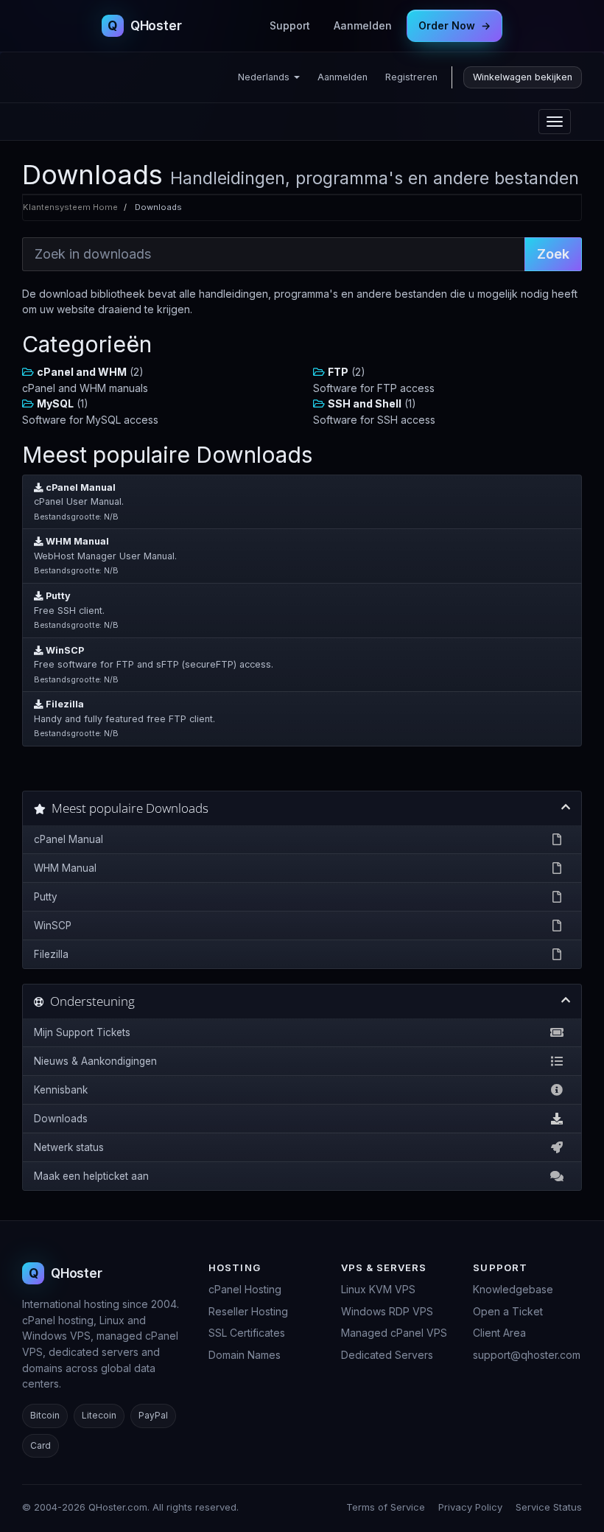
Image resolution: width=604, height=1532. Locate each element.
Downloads (61, 1118)
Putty (45, 897)
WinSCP (52, 925)
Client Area (499, 1332)
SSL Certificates (246, 1332)
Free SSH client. (76, 610)
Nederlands (265, 77)
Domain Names (244, 1355)
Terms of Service (385, 1507)
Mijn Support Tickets (82, 1032)
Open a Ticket (508, 1311)
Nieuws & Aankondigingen (95, 1061)
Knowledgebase (513, 1289)
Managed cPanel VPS (394, 1332)
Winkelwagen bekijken (522, 77)
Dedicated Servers (387, 1355)
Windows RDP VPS (387, 1311)
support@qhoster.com (526, 1355)
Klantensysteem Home (70, 207)
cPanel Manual (68, 839)
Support (290, 25)
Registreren (411, 77)
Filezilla (51, 954)
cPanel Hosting (244, 1289)
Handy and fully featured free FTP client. (124, 718)
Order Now (454, 25)
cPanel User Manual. (79, 502)
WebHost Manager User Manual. (105, 556)
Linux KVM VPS (378, 1289)
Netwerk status (69, 1147)
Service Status (549, 1507)
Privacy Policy (470, 1507)
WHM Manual (65, 868)
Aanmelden (363, 25)
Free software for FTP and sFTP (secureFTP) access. (153, 665)
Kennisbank (61, 1090)
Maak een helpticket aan (91, 1176)
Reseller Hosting (248, 1311)
